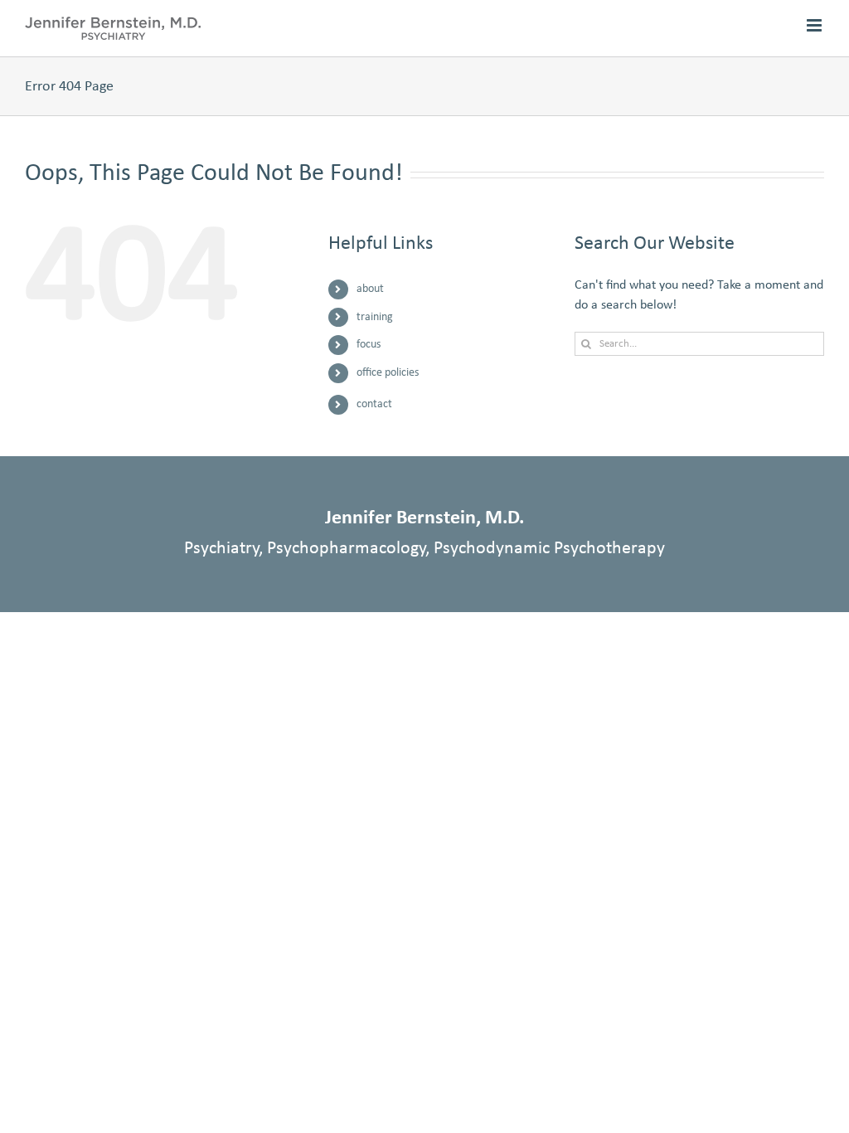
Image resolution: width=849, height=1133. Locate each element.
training (375, 317)
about (370, 289)
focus (369, 344)
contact (374, 404)
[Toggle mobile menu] (815, 25)
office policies (388, 373)
